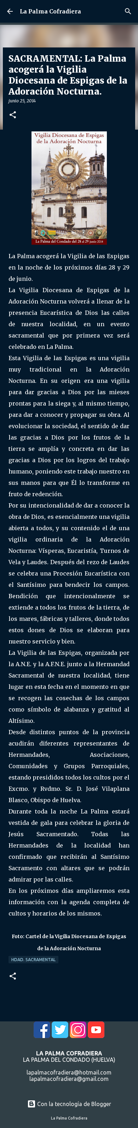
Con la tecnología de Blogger (73, 1104)
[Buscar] (128, 11)
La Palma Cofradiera (50, 11)
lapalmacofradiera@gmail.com (69, 1079)
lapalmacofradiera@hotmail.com (69, 1072)
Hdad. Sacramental (33, 959)
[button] (12, 115)
